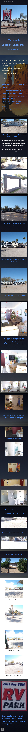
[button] (2, 729)
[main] (14, 45)
